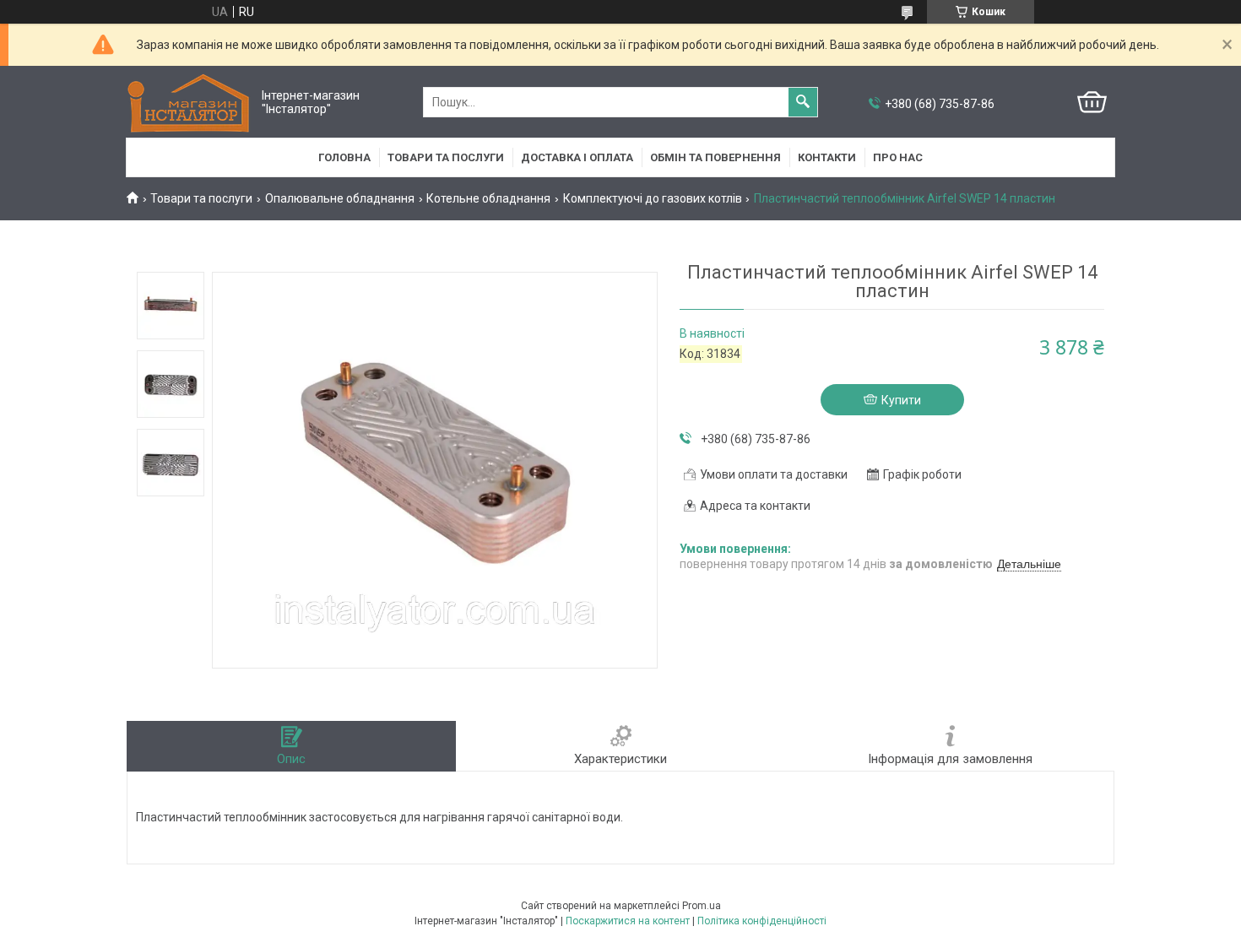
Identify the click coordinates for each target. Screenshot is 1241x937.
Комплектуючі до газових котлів (652, 198)
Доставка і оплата (577, 157)
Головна (344, 157)
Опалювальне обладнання (340, 198)
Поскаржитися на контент (628, 921)
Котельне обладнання (488, 198)
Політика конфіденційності (761, 921)
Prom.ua (701, 906)
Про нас (898, 157)
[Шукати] (802, 102)
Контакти (827, 157)
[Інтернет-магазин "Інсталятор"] (190, 102)
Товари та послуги (445, 157)
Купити (901, 400)
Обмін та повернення (715, 157)
